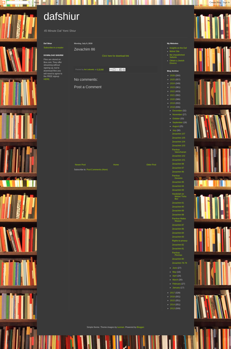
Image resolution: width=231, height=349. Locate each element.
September (177, 122)
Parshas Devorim (177, 176)
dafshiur (61, 16)
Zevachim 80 (178, 259)
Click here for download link (115, 56)
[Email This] (111, 69)
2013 (172, 308)
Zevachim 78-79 (179, 263)
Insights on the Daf (178, 48)
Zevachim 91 (178, 203)
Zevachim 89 (178, 210)
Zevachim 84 (178, 233)
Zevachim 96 (178, 172)
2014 (172, 304)
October (176, 118)
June (175, 268)
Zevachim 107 (178, 134)
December (177, 110)
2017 (172, 293)
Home (116, 165)
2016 (172, 296)
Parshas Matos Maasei (179, 219)
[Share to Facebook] (120, 69)
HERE (46, 79)
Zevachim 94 (178, 186)
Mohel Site (174, 51)
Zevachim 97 (178, 168)
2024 (172, 83)
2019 (172, 103)
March (175, 280)
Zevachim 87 (178, 225)
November (177, 114)
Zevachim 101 (178, 160)
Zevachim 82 (178, 245)
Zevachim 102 (178, 156)
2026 (172, 75)
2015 (172, 300)
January (176, 287)
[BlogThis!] (114, 69)
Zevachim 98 (178, 164)
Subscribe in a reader (53, 47)
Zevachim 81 (178, 248)
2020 (172, 99)
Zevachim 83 (178, 237)
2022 (172, 91)
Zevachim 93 (178, 190)
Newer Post (80, 165)
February (176, 284)
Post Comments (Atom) (97, 169)
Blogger (140, 327)
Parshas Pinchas (177, 254)
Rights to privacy (179, 241)
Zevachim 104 (178, 142)
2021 (172, 95)
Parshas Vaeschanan (179, 150)
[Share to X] (117, 69)
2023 (172, 87)
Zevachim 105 (178, 138)
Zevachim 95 (178, 182)
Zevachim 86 (178, 229)
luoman (120, 327)
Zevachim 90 (178, 207)
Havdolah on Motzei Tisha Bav (179, 196)
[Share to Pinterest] (123, 69)
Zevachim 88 (178, 215)
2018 (172, 107)
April (174, 276)
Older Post (151, 165)
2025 (172, 79)
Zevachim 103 (178, 145)
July (174, 130)
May (174, 272)
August (175, 126)
